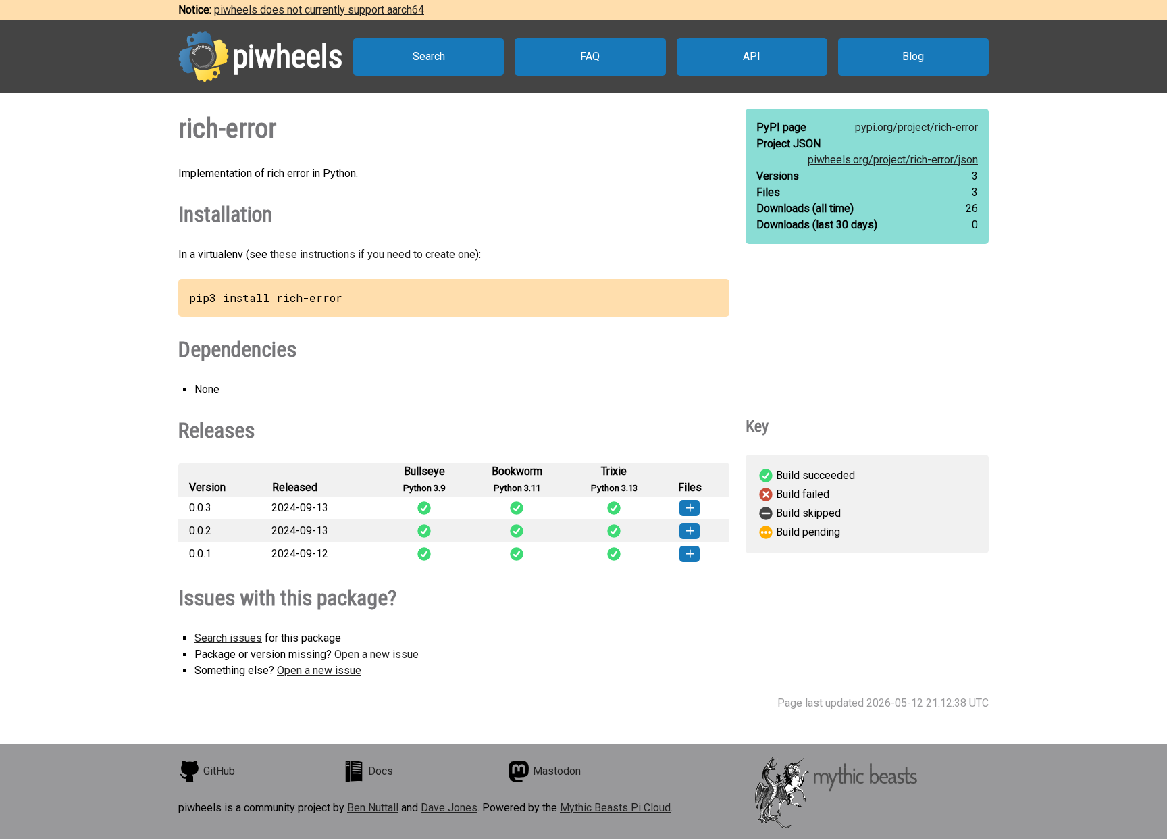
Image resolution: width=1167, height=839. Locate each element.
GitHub (219, 771)
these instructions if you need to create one (372, 254)
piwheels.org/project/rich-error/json (893, 159)
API (751, 56)
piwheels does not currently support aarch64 (319, 9)
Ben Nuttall (372, 807)
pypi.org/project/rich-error (916, 127)
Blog (913, 56)
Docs (380, 771)
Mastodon (557, 771)
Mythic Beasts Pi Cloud (615, 807)
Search (429, 56)
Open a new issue (376, 654)
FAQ (590, 56)
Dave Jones (449, 807)
